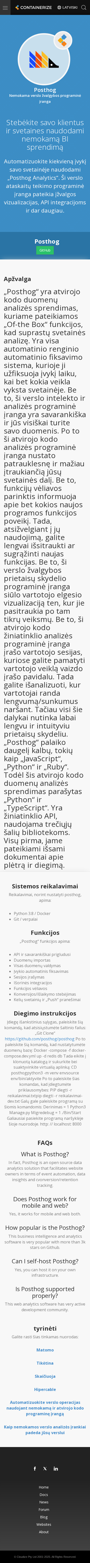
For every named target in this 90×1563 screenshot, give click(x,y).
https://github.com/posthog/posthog (39, 1039)
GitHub (45, 250)
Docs (44, 1494)
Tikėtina (45, 1363)
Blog (44, 1517)
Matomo (45, 1350)
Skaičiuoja (45, 1376)
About (44, 1531)
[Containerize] (33, 7)
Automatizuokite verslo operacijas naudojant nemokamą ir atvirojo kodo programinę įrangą (45, 1408)
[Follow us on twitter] (45, 1469)
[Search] (84, 7)
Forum (43, 1509)
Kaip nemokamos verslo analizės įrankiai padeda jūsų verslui (45, 1429)
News (43, 1502)
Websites (43, 1524)
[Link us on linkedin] (56, 1469)
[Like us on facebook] (35, 1469)
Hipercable (45, 1389)
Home (44, 1487)
